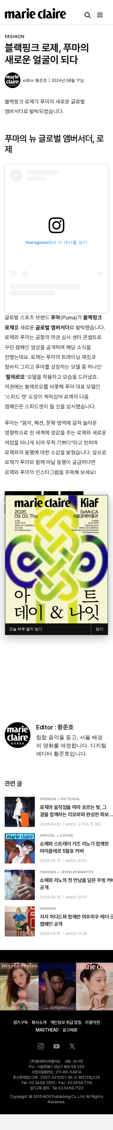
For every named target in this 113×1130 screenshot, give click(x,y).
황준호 (41, 80)
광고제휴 (69, 1029)
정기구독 (20, 1022)
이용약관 (92, 1022)
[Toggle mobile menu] (100, 15)
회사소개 (39, 1022)
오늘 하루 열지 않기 (25, 629)
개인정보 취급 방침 (66, 1022)
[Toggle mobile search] (87, 15)
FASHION (14, 36)
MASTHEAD (47, 1029)
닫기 (99, 629)
